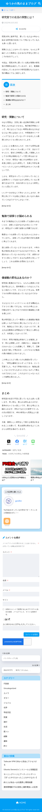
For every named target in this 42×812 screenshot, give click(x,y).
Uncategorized (10, 688)
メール (6, 590)
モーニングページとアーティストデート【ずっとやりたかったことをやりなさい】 (21, 775)
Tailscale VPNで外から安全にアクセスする (20, 763)
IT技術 (6, 684)
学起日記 (7, 712)
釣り (5, 746)
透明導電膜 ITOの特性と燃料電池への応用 (21, 787)
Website (7, 525)
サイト (5, 600)
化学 (14, 450)
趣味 (5, 741)
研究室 (26, 454)
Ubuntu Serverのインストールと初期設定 (21, 770)
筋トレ (6, 731)
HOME (22, 802)
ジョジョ (7, 703)
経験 (5, 736)
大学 (11, 454)
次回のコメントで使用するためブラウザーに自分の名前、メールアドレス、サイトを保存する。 (21, 611)
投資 (5, 717)
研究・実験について (13, 92)
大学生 (18, 454)
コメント (7, 552)
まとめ (8, 104)
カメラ (6, 693)
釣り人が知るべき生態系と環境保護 (18, 782)
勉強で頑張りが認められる (16, 96)
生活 (19, 450)
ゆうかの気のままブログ (21, 3)
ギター (6, 698)
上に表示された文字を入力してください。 (20, 624)
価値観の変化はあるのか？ (16, 100)
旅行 (5, 722)
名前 (6, 580)
